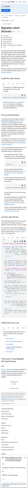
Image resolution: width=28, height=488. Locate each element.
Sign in (24, 1)
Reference (5, 17)
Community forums (6, 425)
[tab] (3, 83)
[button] (3, 83)
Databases (17, 15)
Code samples (4, 444)
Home (2, 15)
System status (4, 433)
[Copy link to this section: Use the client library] (20, 217)
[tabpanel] (14, 98)
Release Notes (4, 430)
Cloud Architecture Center (7, 447)
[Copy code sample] (25, 95)
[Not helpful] (13, 20)
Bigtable (7, 6)
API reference (10, 338)
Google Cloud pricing (6, 413)
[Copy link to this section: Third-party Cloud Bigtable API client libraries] (17, 361)
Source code (9, 351)
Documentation (9, 15)
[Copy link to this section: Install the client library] (21, 79)
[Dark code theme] (22, 95)
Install (6, 154)
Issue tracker (9, 344)
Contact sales (4, 418)
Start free (5, 10)
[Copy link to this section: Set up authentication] (21, 115)
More (23, 83)
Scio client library (8, 369)
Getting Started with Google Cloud (9, 442)
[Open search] (17, 2)
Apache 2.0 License (5, 397)
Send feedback (7, 24)
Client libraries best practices (14, 341)
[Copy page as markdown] (18, 31)
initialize (13, 156)
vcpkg (14, 89)
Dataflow (3, 371)
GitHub (3, 439)
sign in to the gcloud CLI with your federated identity (14, 173)
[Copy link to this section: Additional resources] (20, 323)
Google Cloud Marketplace (7, 416)
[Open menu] (2, 2)
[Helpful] (11, 20)
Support (3, 428)
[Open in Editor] (20, 241)
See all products (5, 411)
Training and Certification (7, 449)
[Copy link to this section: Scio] (5, 366)
